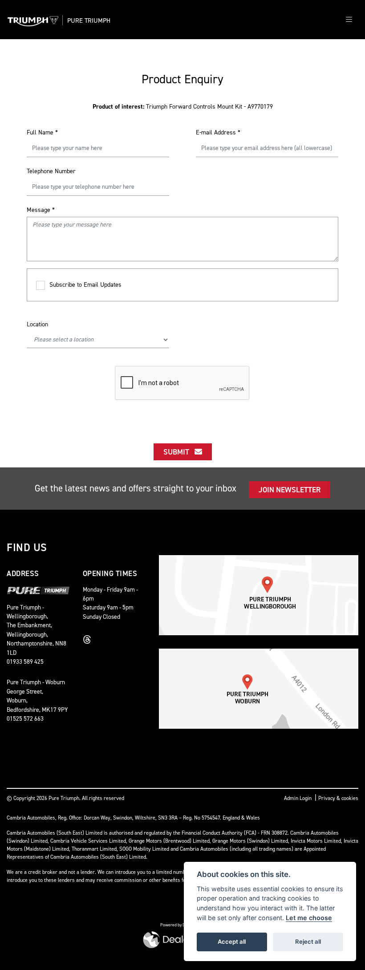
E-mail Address (218, 132)
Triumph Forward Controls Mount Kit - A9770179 (183, 106)
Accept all (232, 941)
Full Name (42, 132)
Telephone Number (51, 171)
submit (179, 452)
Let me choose (309, 917)
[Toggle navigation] (349, 20)
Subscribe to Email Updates (85, 284)
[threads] (89, 640)
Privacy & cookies (338, 798)
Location (37, 324)
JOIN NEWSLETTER (289, 490)
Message (41, 210)
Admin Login (298, 798)
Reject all (308, 941)
